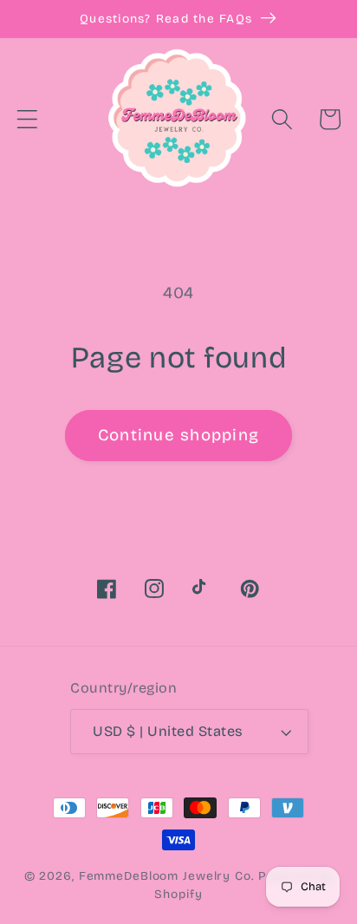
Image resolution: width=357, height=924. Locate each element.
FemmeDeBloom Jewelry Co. (168, 876)
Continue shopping (178, 435)
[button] (27, 119)
